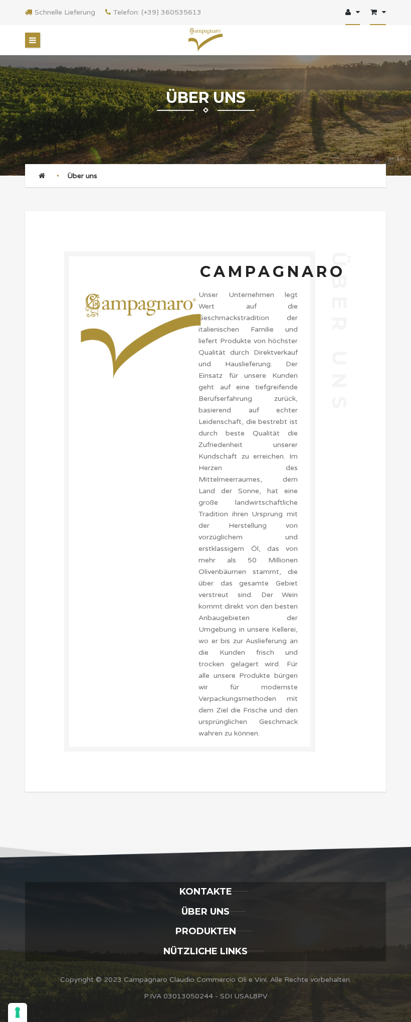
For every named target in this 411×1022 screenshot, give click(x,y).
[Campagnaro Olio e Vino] (205, 40)
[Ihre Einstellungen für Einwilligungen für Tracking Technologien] (17, 1012)
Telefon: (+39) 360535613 (157, 12)
